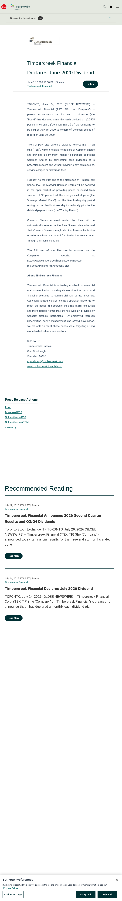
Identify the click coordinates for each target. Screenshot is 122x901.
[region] (61, 888)
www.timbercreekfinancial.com (44, 366)
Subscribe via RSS (15, 417)
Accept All (85, 894)
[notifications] (111, 7)
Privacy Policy (10, 888)
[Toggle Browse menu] (110, 18)
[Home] (15, 7)
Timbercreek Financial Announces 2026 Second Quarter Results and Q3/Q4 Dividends (53, 518)
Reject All (107, 894)
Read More (13, 556)
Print (8, 407)
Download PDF (13, 412)
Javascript (11, 427)
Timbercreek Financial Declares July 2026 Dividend (49, 588)
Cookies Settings (13, 894)
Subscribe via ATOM (17, 422)
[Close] (116, 879)
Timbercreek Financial (39, 86)
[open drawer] (117, 7)
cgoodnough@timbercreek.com (45, 361)
